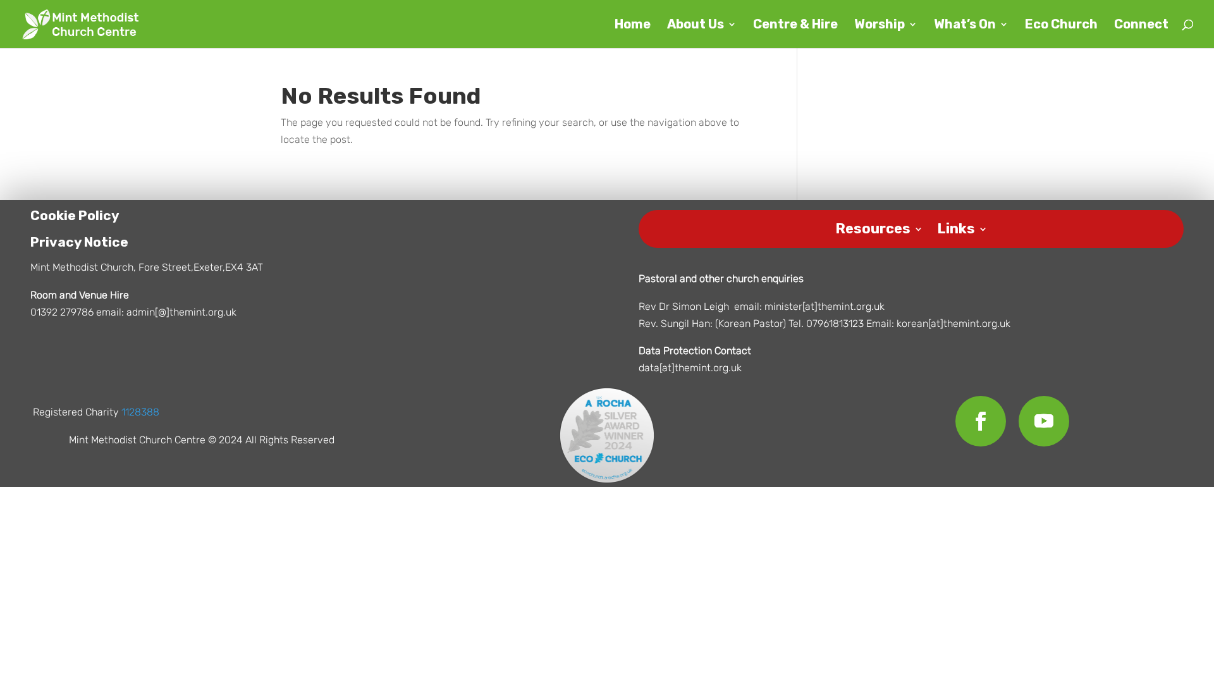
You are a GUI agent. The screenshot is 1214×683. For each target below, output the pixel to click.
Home (633, 26)
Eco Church (1061, 26)
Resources (872, 226)
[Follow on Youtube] (1044, 421)
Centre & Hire (795, 26)
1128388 (140, 412)
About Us (695, 26)
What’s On (965, 26)
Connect (1141, 26)
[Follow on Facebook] (980, 421)
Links (956, 226)
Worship (879, 26)
